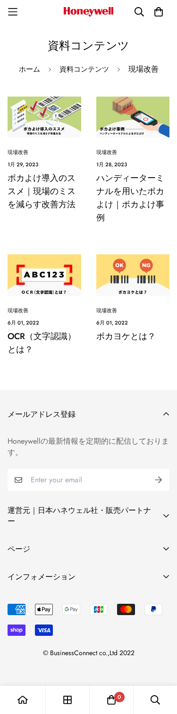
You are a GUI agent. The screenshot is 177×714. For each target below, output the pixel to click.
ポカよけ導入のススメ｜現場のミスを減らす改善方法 (42, 191)
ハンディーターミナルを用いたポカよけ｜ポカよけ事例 (130, 198)
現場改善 (18, 152)
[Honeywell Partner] (88, 11)
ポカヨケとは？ (126, 336)
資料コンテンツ (84, 69)
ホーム (29, 69)
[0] (111, 700)
